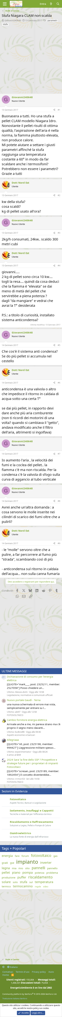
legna (6, 868)
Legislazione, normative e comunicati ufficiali (30, 695)
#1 (59, 109)
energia (7, 856)
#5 (59, 345)
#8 (59, 501)
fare (17, 856)
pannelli (38, 867)
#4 (59, 265)
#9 (59, 543)
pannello (52, 868)
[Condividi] (54, 110)
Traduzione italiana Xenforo (14, 998)
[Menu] (5, 4)
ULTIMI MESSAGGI (14, 671)
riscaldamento (40, 877)
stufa (5, 24)
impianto (27, 861)
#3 (59, 232)
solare (6, 882)
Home (5, 974)
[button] (3, 967)
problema (52, 872)
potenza (39, 872)
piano (16, 872)
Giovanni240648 (12, 20)
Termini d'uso (22, 971)
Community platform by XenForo (29, 994)
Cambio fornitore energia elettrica (27, 720)
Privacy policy (39, 971)
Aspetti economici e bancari (21, 734)
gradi (5, 862)
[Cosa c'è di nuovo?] (51, 4)
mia (14, 868)
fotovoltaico (41, 855)
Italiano (13, 967)
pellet (6, 872)
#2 (59, 195)
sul (31, 882)
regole (38, 886)
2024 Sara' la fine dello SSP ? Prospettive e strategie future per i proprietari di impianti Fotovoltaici (32, 763)
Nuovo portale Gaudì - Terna (23, 700)
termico (6, 886)
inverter (45, 862)
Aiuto (51, 971)
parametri (52, 20)
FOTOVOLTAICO (15, 715)
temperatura (44, 882)
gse (12, 862)
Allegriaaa (13, 739)
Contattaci (7, 971)
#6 (59, 382)
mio (20, 868)
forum (25, 856)
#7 (59, 453)
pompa (27, 872)
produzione (8, 877)
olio (27, 868)
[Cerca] (58, 4)
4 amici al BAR (14, 754)
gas (55, 856)
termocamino (23, 886)
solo (15, 882)
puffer (21, 877)
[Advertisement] (31, 59)
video (45, 886)
